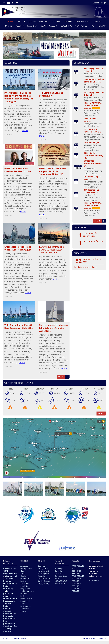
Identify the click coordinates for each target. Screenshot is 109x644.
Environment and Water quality (25, 608)
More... (101, 413)
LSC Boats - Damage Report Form (61, 576)
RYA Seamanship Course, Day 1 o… (92, 191)
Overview (41, 566)
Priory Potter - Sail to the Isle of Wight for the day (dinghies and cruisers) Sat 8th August (18, 97)
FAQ (92, 26)
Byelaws (7, 581)
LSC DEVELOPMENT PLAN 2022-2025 (26, 600)
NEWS (43, 26)
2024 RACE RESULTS (76, 572)
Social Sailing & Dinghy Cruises (44, 579)
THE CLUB (21, 21)
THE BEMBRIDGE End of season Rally (51, 94)
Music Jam (95, 142)
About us (24, 566)
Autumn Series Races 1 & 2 (92, 130)
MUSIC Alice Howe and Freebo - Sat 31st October (18, 170)
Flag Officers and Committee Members (27, 591)
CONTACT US (81, 26)
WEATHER (43, 21)
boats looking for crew (93, 241)
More (61, 376)
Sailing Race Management (43, 569)
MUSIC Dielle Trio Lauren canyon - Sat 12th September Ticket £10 (52, 171)
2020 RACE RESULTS (76, 579)
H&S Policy (8, 588)
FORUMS (102, 26)
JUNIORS (98, 21)
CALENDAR (32, 26)
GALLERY (53, 26)
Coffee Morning (90, 119)
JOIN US (32, 21)
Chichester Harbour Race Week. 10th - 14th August (17, 248)
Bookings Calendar (59, 569)
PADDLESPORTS (83, 21)
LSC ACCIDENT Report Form (61, 582)
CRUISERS (68, 21)
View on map (94, 580)
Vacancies (24, 583)
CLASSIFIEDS (66, 26)
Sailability (24, 586)
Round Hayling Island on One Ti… (94, 80)
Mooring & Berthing (24, 579)
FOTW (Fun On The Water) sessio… (93, 105)
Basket (96, 2)
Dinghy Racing (43, 583)
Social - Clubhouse (25, 574)
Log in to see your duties (85, 267)
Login (103, 2)
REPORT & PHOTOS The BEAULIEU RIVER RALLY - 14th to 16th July (51, 249)
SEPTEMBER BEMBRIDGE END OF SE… (93, 163)
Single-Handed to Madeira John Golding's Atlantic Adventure (53, 328)
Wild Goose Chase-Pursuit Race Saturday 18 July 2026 (18, 326)
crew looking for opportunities (90, 234)
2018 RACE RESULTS (76, 589)
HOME (10, 21)
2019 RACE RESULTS (76, 584)
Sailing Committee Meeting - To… (93, 155)
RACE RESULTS (78, 576)
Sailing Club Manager (98, 638)
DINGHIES (56, 21)
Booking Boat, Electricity (44, 574)
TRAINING (7, 26)
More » (25, 130)
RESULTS (20, 26)
